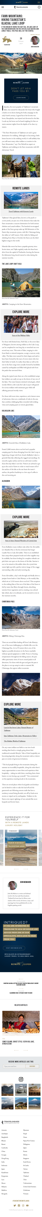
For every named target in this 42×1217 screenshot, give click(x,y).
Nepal (25, 1134)
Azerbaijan (4, 1134)
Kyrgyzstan (4, 1176)
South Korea (27, 1162)
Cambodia (4, 1148)
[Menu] (2, 7)
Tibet (25, 1180)
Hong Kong (5, 1158)
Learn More (21, 97)
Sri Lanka (26, 1165)
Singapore (26, 1158)
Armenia (4, 1130)
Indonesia (4, 1165)
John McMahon (25, 882)
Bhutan (3, 1141)
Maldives (4, 1190)
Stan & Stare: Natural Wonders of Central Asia (21, 540)
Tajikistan (7, 45)
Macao (3, 1183)
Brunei (3, 1144)
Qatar (25, 1148)
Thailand (26, 1176)
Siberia (25, 1155)
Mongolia (4, 1194)
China (3, 1151)
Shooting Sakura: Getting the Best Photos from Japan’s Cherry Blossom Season (21, 984)
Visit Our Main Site (14, 948)
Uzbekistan (26, 1190)
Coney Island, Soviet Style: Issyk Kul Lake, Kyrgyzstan (18, 1042)
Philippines (26, 1144)
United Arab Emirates (29, 1187)
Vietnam (25, 1194)
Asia (3, 1039)
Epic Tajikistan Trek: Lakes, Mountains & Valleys (20, 736)
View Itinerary (21, 859)
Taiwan (25, 1169)
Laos (2, 1180)
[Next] (25, 869)
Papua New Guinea (29, 1141)
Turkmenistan (27, 1183)
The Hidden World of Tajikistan (14, 741)
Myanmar (26, 1130)
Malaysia (4, 1187)
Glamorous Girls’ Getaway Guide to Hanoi (21, 993)
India (2, 1162)
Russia (25, 1151)
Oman (25, 1137)
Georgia (3, 1155)
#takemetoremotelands (21, 1201)
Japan (3, 1169)
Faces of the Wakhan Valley (21, 335)
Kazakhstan (4, 1172)
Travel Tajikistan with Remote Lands (21, 211)
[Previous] (16, 869)
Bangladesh (4, 1137)
